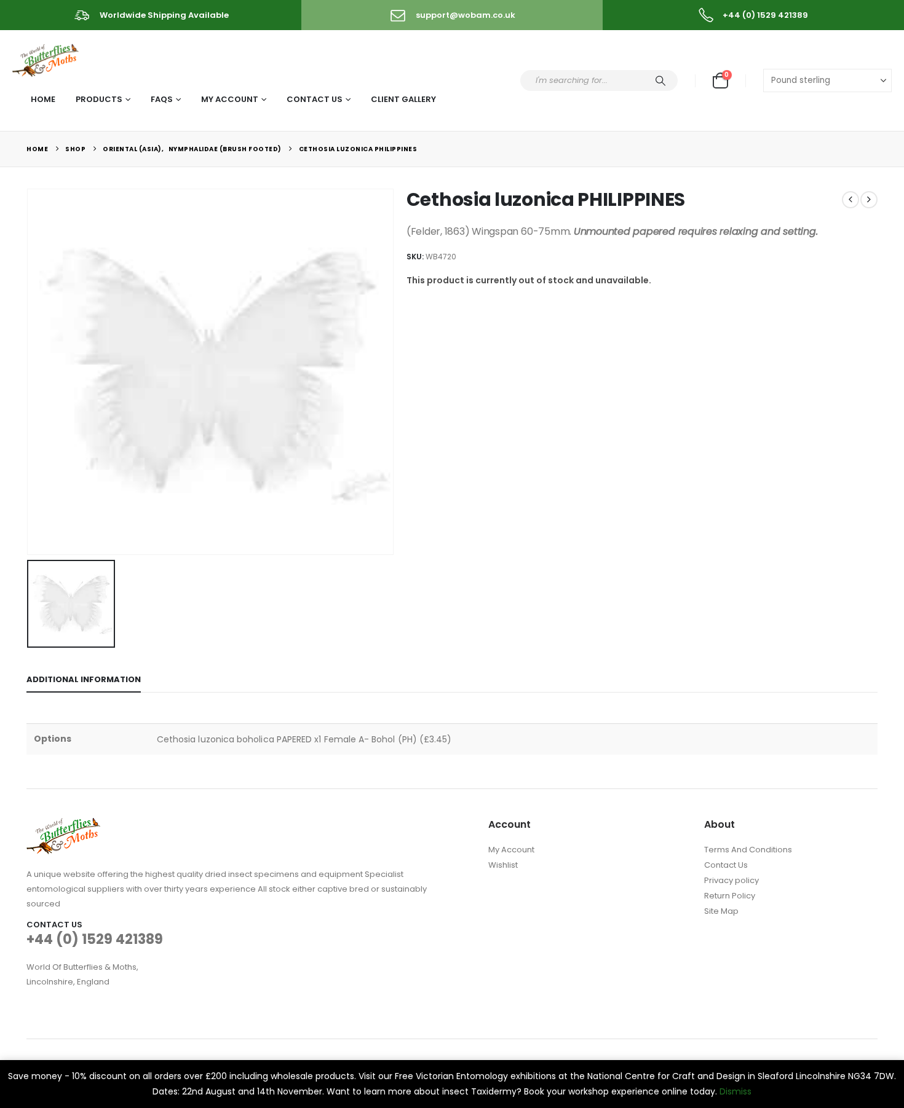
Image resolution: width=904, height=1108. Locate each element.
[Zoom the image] (63, 825)
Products (99, 99)
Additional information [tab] (83, 679)
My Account (229, 99)
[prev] (850, 199)
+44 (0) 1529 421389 (94, 939)
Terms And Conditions (748, 849)
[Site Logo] (46, 58)
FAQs (162, 99)
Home (43, 99)
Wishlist (503, 865)
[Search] (660, 80)
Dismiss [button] (735, 1091)
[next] (869, 199)
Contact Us (315, 99)
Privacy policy (731, 880)
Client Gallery (403, 99)
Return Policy (729, 896)
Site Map (721, 911)
